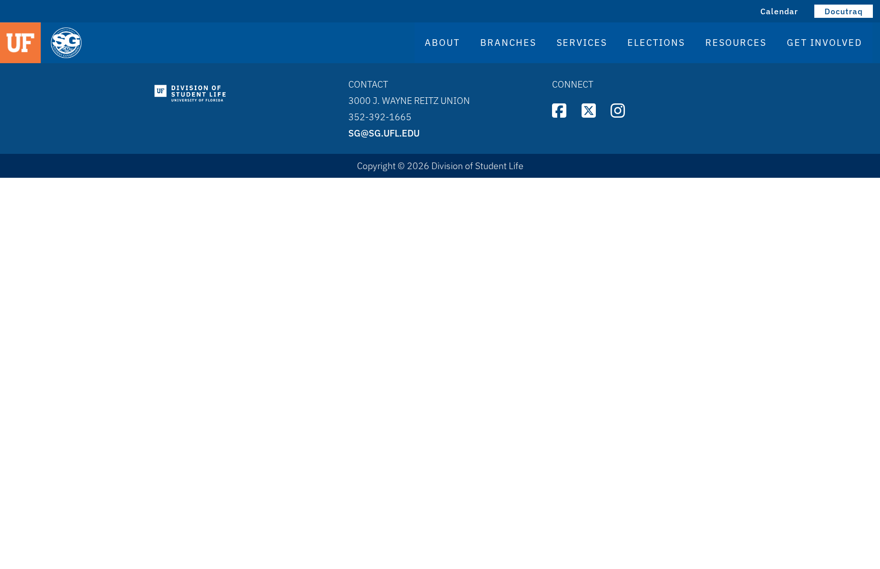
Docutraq (843, 11)
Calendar (779, 11)
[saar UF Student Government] (158, 44)
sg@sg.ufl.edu (384, 133)
